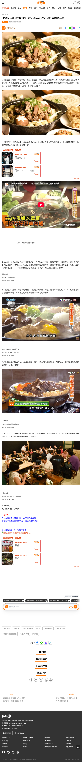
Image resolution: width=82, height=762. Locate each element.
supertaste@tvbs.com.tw (17, 723)
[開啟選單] (3, 2)
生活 (54, 7)
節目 (19, 7)
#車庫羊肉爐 (48, 628)
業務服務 (47, 738)
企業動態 (5, 747)
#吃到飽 (35, 634)
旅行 (36, 7)
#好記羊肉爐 (24, 634)
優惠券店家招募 (28, 738)
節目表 (25, 744)
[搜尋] (74, 2)
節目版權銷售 (70, 738)
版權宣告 (26, 747)
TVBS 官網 (67, 759)
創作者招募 (26, 741)
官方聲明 (68, 744)
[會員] (78, 2)
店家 (70, 7)
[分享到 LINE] (70, 28)
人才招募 (5, 744)
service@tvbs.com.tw (16, 726)
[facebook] (3, 752)
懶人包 (42, 7)
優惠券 (13, 7)
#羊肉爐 (16, 628)
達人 (64, 7)
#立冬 (38, 628)
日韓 (59, 7)
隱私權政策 (48, 741)
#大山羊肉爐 (60, 628)
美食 (30, 7)
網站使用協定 (48, 744)
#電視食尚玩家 (27, 628)
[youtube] (8, 752)
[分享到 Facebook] (65, 28)
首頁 (3, 14)
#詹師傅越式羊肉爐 (9, 634)
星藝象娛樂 (69, 747)
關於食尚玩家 (6, 738)
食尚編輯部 (10, 28)
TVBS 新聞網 (75, 759)
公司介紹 (5, 741)
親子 (48, 7)
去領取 (36, 161)
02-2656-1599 (16, 728)
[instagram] (17, 752)
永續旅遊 (77, 7)
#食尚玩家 (6, 628)
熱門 (25, 7)
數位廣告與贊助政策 (50, 747)
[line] (13, 752)
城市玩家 (5, 7)
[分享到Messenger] (74, 28)
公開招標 (68, 741)
